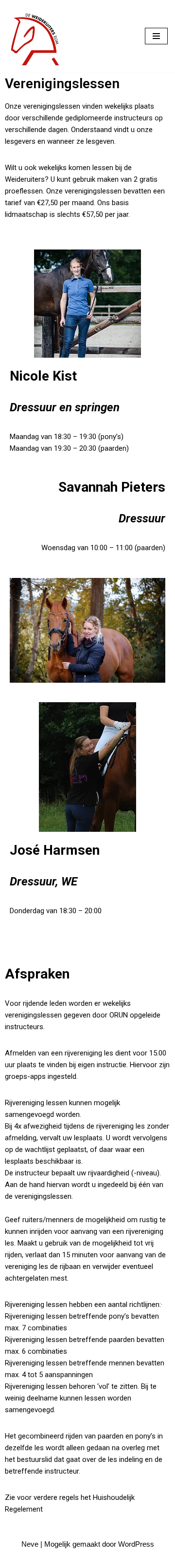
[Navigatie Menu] (156, 36)
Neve (29, 1544)
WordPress (136, 1544)
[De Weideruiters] (36, 36)
